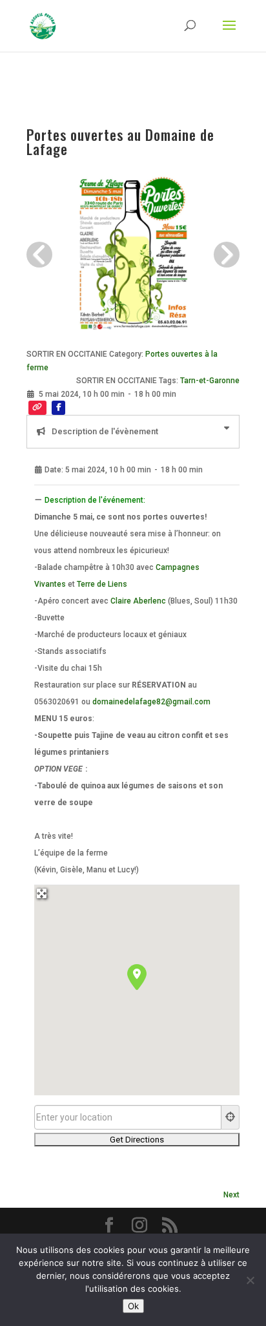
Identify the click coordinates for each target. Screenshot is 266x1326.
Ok (133, 1306)
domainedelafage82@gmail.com (151, 701)
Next (231, 1194)
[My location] (230, 1117)
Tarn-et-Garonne (210, 380)
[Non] (249, 1280)
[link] (102, 584)
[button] (137, 977)
